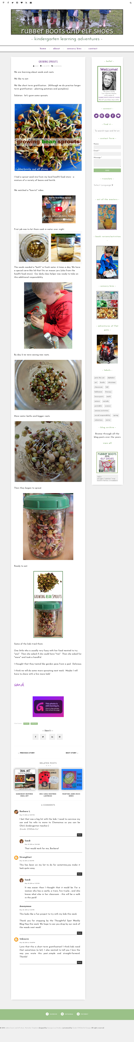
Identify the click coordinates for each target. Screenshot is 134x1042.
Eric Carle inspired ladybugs (47, 795)
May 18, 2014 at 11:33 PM (32, 883)
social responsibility (102, 415)
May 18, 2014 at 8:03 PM (27, 860)
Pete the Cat (100, 378)
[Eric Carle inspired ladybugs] (48, 780)
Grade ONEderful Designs (82, 1028)
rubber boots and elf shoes (15, 1028)
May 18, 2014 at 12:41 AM (32, 844)
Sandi (37, 66)
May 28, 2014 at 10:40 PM (27, 942)
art (96, 382)
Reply (79, 835)
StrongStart (26, 857)
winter (108, 420)
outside (106, 401)
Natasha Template (31, 1028)
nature (97, 401)
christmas (112, 382)
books (102, 382)
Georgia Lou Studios (54, 1028)
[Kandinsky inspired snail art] (24, 780)
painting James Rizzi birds (71, 795)
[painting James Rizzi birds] (71, 780)
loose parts (99, 396)
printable (98, 406)
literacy (108, 392)
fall (107, 387)
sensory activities (101, 410)
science (108, 406)
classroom (99, 387)
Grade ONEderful (29, 829)
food (26, 723)
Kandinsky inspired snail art (24, 795)
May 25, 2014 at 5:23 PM (27, 910)
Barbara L (25, 811)
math (109, 396)
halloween (98, 392)
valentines (99, 420)
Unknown (24, 939)
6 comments (57, 66)
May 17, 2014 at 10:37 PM (27, 815)
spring (34, 723)
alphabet (111, 378)
